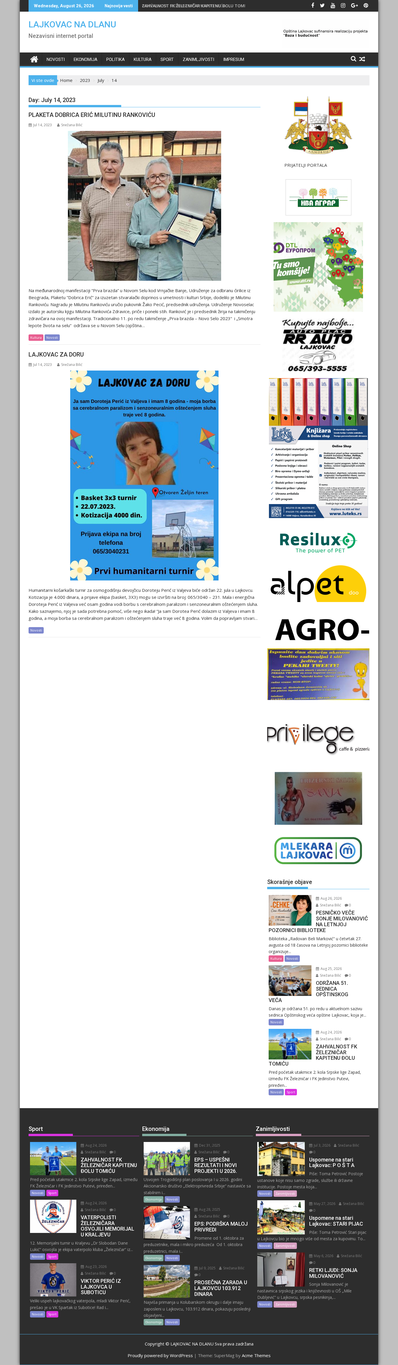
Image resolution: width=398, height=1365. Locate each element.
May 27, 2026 (324, 1203)
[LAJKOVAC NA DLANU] (34, 58)
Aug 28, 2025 (209, 1209)
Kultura (143, 59)
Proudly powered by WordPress (160, 1355)
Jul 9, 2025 (207, 1268)
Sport (167, 59)
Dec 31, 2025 (209, 1145)
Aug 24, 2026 (331, 1032)
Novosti (56, 59)
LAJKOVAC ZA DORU (56, 354)
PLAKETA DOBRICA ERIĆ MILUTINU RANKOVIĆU (92, 114)
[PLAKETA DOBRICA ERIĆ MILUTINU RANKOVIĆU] (144, 206)
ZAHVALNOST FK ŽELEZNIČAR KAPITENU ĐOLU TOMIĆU (196, 5)
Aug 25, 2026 (331, 968)
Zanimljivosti (198, 59)
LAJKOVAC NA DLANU (72, 24)
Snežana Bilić (71, 124)
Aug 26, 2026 (331, 898)
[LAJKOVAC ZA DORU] (144, 475)
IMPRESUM (233, 59)
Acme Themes (256, 1355)
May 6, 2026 (323, 1255)
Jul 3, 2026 (321, 1145)
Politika (115, 59)
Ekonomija (85, 59)
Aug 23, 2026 (95, 1266)
